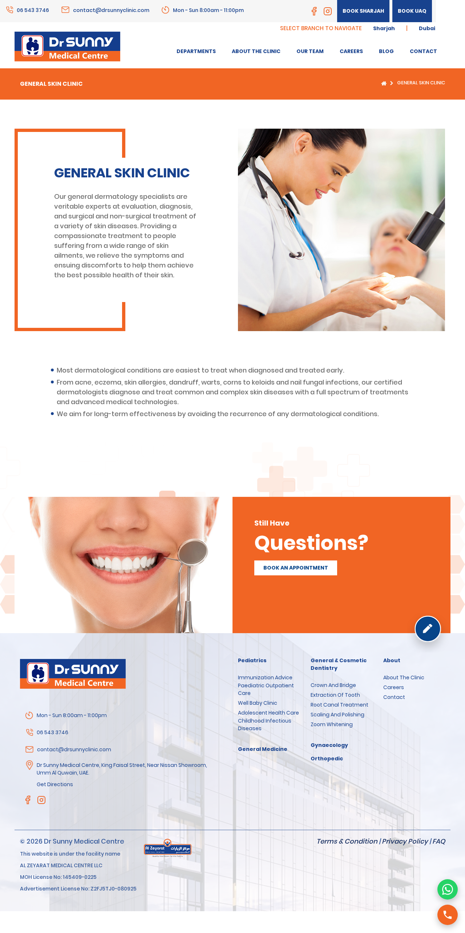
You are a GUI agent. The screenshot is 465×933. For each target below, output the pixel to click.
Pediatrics (252, 660)
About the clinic (403, 677)
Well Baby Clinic (257, 703)
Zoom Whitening (332, 724)
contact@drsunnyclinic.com (111, 9)
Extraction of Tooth (335, 695)
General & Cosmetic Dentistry (339, 664)
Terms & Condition (346, 841)
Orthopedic (327, 758)
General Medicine (262, 749)
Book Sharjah (363, 11)
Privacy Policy (405, 841)
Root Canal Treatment (339, 704)
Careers (393, 687)
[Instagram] (328, 11)
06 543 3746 (33, 9)
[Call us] (447, 915)
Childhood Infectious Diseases (264, 724)
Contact (394, 697)
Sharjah (384, 28)
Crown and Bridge (333, 685)
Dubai (427, 28)
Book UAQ (412, 11)
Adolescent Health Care (268, 712)
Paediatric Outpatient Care (266, 689)
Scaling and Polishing (337, 714)
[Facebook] (314, 11)
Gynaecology (329, 745)
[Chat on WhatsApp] (447, 889)
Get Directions (55, 784)
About (391, 660)
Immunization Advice (265, 677)
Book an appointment (295, 567)
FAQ (438, 841)
